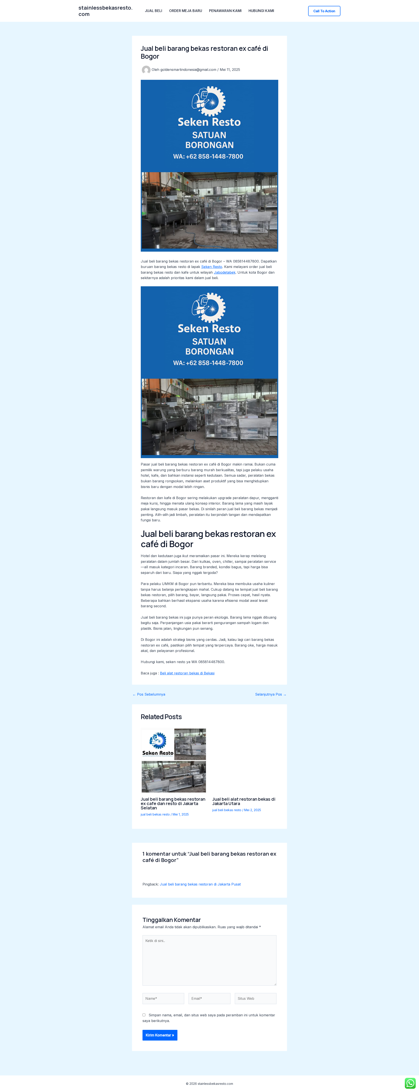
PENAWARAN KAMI (225, 10)
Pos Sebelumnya (148, 694)
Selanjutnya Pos (271, 694)
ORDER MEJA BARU (185, 10)
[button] (324, 11)
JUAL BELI (153, 10)
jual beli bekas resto (155, 814)
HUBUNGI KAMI (261, 10)
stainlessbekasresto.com (106, 10)
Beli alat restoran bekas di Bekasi (187, 673)
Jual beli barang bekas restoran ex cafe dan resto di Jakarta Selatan (173, 803)
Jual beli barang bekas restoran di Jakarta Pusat (200, 884)
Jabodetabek (224, 272)
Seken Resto (211, 266)
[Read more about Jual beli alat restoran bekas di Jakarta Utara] (245, 760)
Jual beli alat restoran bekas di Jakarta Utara (243, 801)
